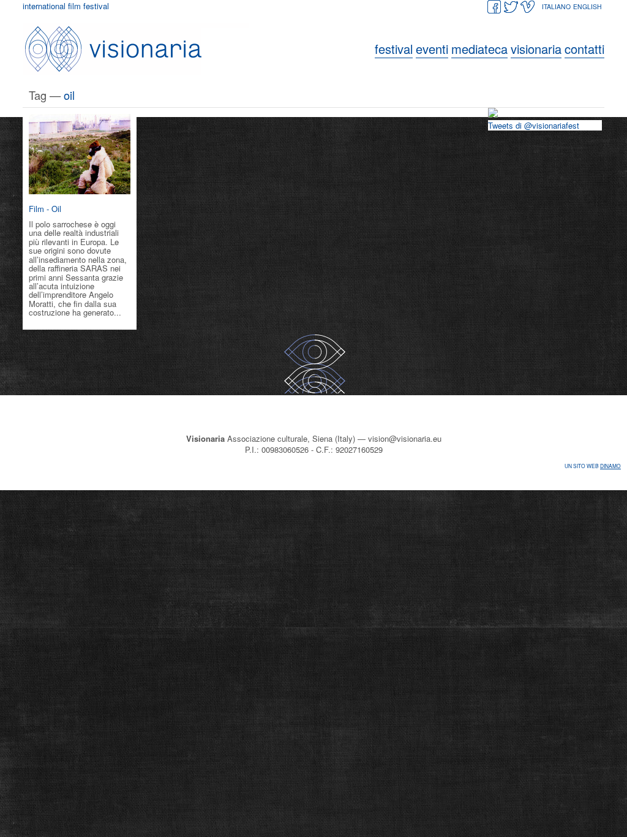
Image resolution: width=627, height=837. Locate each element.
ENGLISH (587, 6)
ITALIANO (556, 6)
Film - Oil (45, 208)
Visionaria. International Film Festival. (139, 49)
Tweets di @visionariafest (533, 125)
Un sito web (593, 465)
